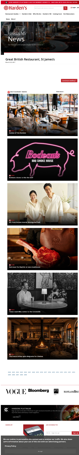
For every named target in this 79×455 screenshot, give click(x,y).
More (13, 19)
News (8, 19)
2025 (13, 372)
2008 (13, 375)
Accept (40, 451)
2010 (73, 372)
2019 (37, 372)
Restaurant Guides (12, 14)
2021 (29, 372)
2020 (33, 372)
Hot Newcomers (68, 14)
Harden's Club (26, 14)
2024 (17, 372)
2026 (9, 372)
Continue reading (68, 81)
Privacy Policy (10, 446)
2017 (45, 372)
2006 (21, 375)
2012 (65, 372)
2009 (9, 375)
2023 (21, 372)
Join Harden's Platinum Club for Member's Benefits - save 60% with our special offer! (43, 2)
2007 (17, 375)
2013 (61, 372)
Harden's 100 (47, 14)
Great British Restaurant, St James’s (30, 59)
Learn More (16, 417)
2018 (41, 372)
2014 (57, 372)
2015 (53, 372)
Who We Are (37, 14)
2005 (25, 375)
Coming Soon (57, 14)
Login (74, 7)
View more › (60, 92)
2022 (25, 372)
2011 (69, 372)
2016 (49, 372)
